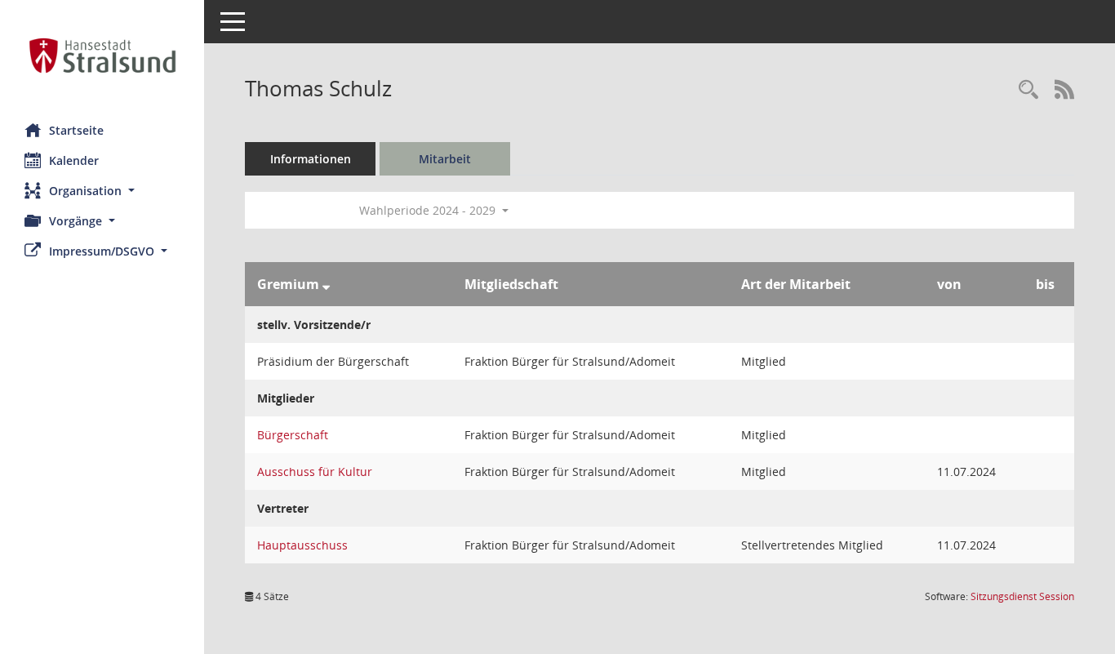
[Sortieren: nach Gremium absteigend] (326, 284)
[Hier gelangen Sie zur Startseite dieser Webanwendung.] (102, 55)
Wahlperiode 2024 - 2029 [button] (429, 210)
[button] (102, 191)
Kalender (74, 160)
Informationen (310, 159)
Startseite (76, 130)
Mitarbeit (445, 159)
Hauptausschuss (302, 545)
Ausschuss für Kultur (314, 471)
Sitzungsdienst (1022, 596)
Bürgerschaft (292, 435)
